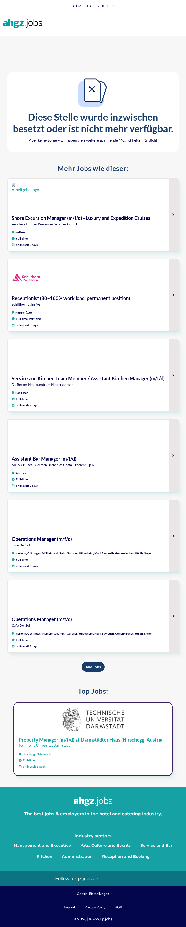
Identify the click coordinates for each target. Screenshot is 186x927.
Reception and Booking (126, 856)
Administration (77, 856)
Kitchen (44, 856)
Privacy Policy (95, 907)
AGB (118, 907)
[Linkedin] (104, 878)
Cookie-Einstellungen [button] (93, 893)
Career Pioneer (100, 6)
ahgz (76, 6)
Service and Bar (156, 845)
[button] (177, 24)
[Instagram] (115, 878)
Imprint (69, 907)
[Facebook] (126, 878)
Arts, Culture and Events (106, 845)
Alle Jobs (93, 666)
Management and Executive (42, 845)
